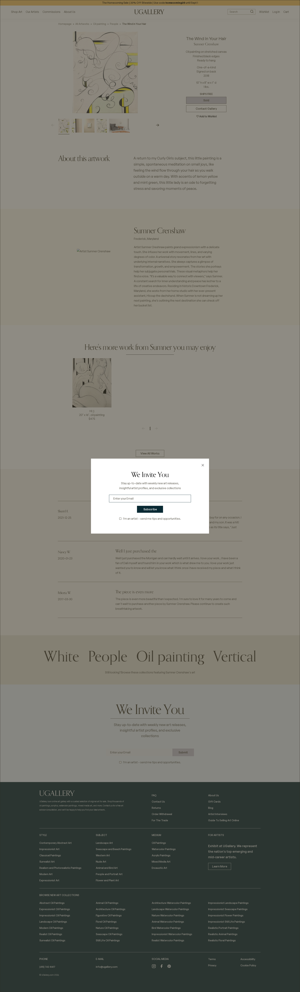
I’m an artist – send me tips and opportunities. (152, 518)
